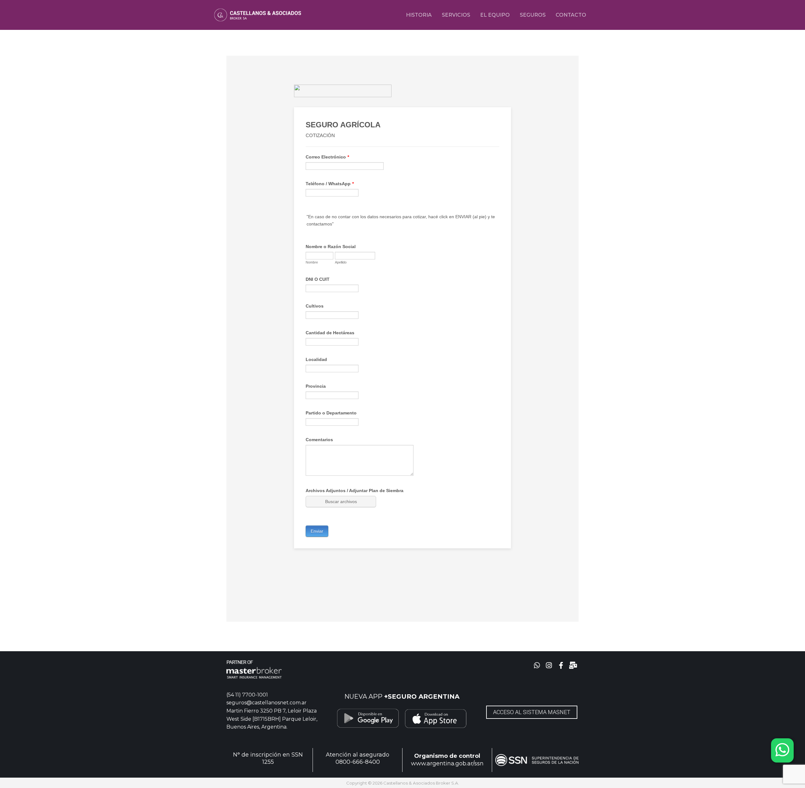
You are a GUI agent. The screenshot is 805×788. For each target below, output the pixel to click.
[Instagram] (548, 665)
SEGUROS (533, 15)
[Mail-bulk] (573, 665)
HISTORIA (419, 15)
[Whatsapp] (536, 665)
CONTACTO (571, 15)
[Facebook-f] (561, 665)
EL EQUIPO (495, 15)
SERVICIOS (456, 15)
